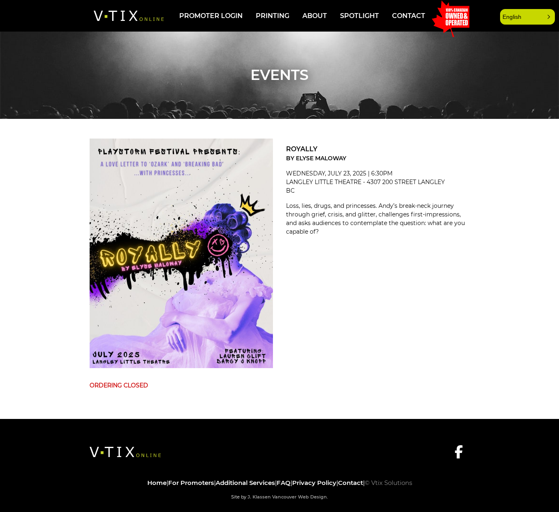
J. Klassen (259, 497)
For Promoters (191, 483)
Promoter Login (211, 16)
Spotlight (359, 16)
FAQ (284, 483)
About (314, 16)
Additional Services (245, 483)
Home (157, 483)
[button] (527, 16)
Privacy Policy (314, 483)
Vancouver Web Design (299, 497)
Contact (408, 16)
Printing (272, 16)
